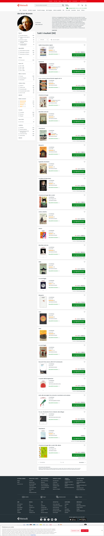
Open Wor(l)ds (67, 510)
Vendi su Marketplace (45, 485)
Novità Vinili (31, 510)
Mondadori (22, 79)
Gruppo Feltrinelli (80, 480)
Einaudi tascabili (23, 89)
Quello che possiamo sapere (46, 45)
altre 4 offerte (82, 224)
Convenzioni (74, 1)
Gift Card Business (44, 484)
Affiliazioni (43, 482)
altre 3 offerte (82, 391)
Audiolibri (19, 512)
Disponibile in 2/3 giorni (24, 54)
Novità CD (31, 505)
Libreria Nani (22, 135)
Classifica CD (31, 507)
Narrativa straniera (23, 35)
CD (29, 504)
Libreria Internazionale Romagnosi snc (24, 132)
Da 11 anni (22, 121)
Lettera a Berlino (43, 212)
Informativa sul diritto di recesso (69, 485)
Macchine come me (43, 111)
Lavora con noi (20, 484)
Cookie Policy (33, 534)
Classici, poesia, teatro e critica (25, 38)
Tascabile (22, 112)
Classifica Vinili (32, 512)
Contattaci (55, 487)
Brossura (22, 114)
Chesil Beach (42, 128)
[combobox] (50, 5)
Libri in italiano (20, 504)
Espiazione (41, 61)
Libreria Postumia (23, 129)
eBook (18, 510)
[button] (63, 5)
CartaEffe (50, 1)
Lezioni (40, 228)
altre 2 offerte (82, 91)
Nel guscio (41, 145)
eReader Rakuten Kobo (81, 510)
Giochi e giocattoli (56, 504)
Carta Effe (31, 480)
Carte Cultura (31, 485)
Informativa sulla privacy (69, 487)
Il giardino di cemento (44, 161)
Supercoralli (22, 87)
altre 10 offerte (82, 207)
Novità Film (43, 505)
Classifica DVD (43, 507)
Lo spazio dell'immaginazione (46, 378)
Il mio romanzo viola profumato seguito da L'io (50, 78)
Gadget (78, 509)
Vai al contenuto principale (22, 1)
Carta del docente (32, 487)
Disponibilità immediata (24, 50)
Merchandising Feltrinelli (81, 505)
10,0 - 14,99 (22, 67)
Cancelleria (67, 509)
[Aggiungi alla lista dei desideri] (84, 45)
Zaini (66, 507)
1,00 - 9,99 (22, 65)
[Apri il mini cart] (82, 5)
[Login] (86, 5)
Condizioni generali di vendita (69, 482)
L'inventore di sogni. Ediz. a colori (47, 195)
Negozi (60, 1)
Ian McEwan (52, 47)
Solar (40, 312)
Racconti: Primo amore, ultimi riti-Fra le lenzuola (50, 362)
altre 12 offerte (82, 74)
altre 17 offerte (82, 107)
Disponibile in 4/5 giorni (24, 52)
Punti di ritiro (65, 1)
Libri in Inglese (19, 507)
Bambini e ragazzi (23, 39)
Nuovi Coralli (22, 92)
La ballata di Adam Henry (45, 178)
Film (42, 504)
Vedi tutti (20, 95)
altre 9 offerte (82, 124)
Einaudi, (50, 48)
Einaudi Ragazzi (23, 77)
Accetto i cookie (85, 530)
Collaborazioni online (45, 487)
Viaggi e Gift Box (80, 507)
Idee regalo (79, 504)
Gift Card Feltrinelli (32, 484)
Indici (30, 490)
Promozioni (22, 60)
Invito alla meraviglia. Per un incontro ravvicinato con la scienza (54, 395)
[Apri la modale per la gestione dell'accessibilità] (85, 525)
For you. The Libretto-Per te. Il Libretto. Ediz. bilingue (51, 412)
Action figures (55, 512)
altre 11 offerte (82, 57)
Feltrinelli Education (80, 487)
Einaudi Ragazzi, (51, 198)
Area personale (55, 480)
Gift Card (55, 1)
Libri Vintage (19, 509)
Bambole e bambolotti (57, 510)
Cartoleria (66, 504)
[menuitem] (20, 10)
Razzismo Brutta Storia (81, 489)
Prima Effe (43, 489)
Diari (65, 505)
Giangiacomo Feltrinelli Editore (81, 483)
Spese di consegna (56, 489)
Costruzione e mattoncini (57, 505)
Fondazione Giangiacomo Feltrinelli (81, 486)
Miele (40, 262)
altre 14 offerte (82, 441)
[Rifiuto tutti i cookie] (102, 530)
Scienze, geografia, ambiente (24, 42)
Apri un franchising (44, 480)
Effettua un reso (56, 484)
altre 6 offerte (82, 141)
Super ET (21, 85)
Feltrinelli (21, 127)
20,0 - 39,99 (22, 70)
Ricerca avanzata (67, 5)
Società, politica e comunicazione (23, 44)
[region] (52, 530)
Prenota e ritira (31, 482)
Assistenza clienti (83, 1)
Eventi (70, 1)
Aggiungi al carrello (79, 54)
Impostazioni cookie (75, 530)
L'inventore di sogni (43, 95)
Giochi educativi (56, 507)
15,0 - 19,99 (22, 68)
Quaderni (66, 512)
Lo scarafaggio (42, 278)
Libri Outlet (19, 505)
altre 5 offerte (82, 174)
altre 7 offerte (82, 191)
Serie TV (42, 510)
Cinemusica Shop (23, 133)
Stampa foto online (32, 492)
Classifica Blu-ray (44, 509)
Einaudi (21, 76)
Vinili (30, 509)
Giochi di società (56, 509)
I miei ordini (55, 482)
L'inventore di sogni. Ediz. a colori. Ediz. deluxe (50, 445)
